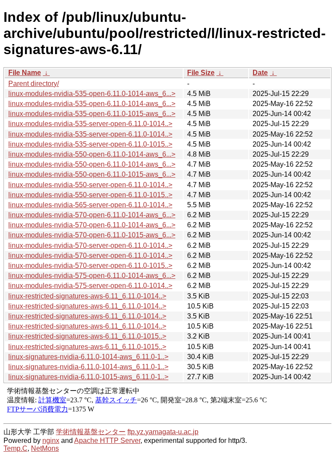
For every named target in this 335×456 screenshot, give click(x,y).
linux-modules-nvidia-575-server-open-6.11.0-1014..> (90, 285)
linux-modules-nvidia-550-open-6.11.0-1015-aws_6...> (91, 174)
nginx (50, 440)
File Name (24, 72)
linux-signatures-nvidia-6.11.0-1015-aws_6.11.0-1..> (88, 377)
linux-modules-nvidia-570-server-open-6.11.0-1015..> (90, 265)
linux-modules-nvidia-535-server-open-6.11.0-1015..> (90, 144)
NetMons (45, 448)
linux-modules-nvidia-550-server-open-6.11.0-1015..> (90, 195)
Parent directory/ (33, 83)
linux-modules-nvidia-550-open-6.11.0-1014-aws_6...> (91, 154)
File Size (201, 72)
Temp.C (15, 448)
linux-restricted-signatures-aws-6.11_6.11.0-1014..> (87, 296)
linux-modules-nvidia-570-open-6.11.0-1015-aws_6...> (91, 235)
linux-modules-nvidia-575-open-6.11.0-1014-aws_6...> (91, 275)
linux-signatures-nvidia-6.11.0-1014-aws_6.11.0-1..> (88, 356)
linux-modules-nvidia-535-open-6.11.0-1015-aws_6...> (91, 113)
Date (260, 72)
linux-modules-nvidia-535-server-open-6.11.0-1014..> (90, 123)
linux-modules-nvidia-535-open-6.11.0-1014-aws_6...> (91, 93)
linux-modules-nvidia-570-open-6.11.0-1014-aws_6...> (91, 215)
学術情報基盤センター (91, 431)
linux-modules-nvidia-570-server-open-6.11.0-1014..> (90, 245)
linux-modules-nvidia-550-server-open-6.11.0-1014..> (90, 185)
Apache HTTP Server (107, 440)
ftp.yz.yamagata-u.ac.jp (162, 431)
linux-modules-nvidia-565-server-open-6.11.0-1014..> (90, 205)
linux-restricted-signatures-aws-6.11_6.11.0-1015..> (87, 336)
